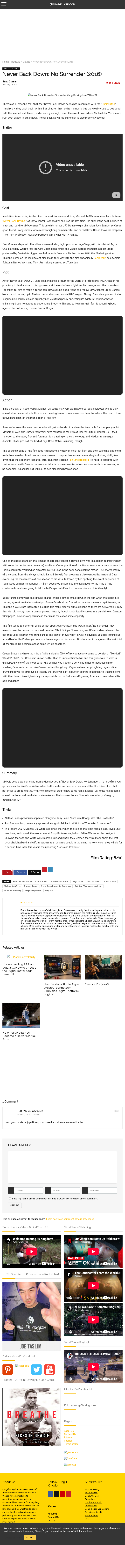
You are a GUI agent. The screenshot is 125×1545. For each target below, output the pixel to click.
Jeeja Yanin (100, 258)
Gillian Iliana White (59, 881)
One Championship (94, 1512)
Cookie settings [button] (13, 1537)
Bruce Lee (90, 1499)
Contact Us (70, 1434)
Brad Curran (9, 81)
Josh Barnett (92, 881)
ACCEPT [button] (30, 1537)
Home (5, 61)
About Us (69, 1431)
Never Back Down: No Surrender (56, 886)
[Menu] (4, 4)
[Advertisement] (62, 33)
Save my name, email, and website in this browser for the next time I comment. (55, 1198)
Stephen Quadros (33, 891)
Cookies (68, 1440)
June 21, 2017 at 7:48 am (28, 1114)
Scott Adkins (91, 1515)
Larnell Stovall (109, 881)
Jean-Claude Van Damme (97, 1509)
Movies (26, 61)
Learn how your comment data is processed (70, 1219)
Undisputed (108, 104)
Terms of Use (71, 1444)
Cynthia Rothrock (93, 1502)
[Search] (120, 4)
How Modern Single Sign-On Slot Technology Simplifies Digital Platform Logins (61, 989)
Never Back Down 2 (14, 221)
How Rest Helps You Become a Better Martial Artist (18, 1036)
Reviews (15, 61)
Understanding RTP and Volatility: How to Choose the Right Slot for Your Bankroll (19, 969)
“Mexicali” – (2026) (97, 984)
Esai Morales (41, 881)
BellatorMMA (91, 1492)
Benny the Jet (91, 1496)
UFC (87, 1518)
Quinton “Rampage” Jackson (88, 886)
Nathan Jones (30, 886)
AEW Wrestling (92, 1489)
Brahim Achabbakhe (22, 881)
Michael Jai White (12, 886)
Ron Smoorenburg (79, 459)
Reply (116, 1111)
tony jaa (49, 891)
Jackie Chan (91, 1505)
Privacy (68, 1437)
